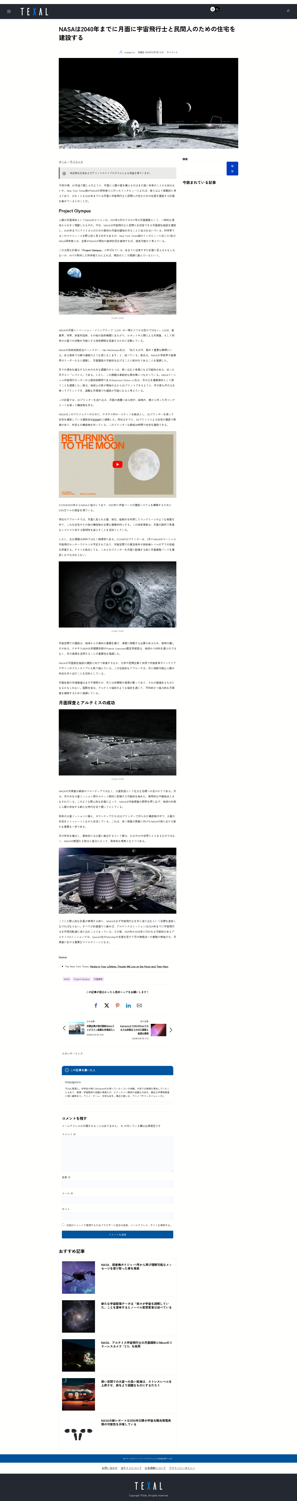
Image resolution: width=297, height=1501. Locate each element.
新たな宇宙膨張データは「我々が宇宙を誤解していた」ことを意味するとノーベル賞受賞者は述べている (136, 1305)
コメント (69, 1134)
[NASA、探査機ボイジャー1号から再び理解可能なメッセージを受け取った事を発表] (78, 1264)
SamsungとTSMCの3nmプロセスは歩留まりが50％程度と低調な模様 (134, 1029)
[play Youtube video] (117, 464)
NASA (67, 979)
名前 (66, 1177)
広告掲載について (155, 1468)
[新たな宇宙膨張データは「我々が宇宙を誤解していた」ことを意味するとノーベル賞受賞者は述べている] (78, 1303)
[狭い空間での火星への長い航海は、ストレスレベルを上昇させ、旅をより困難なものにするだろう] (78, 1381)
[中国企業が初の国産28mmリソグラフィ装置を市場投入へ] (76, 1024)
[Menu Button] (10, 12)
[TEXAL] (34, 9)
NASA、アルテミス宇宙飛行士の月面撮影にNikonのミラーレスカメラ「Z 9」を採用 (136, 1344)
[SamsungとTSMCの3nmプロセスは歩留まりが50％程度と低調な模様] (158, 1026)
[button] (96, 1005)
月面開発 (98, 979)
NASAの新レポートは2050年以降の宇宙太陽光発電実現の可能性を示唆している (136, 1422)
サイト (66, 1209)
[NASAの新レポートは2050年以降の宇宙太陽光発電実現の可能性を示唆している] (78, 1420)
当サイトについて (131, 1468)
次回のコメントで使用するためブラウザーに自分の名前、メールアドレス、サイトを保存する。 (119, 1225)
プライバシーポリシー (182, 1468)
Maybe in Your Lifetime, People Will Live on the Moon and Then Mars (129, 966)
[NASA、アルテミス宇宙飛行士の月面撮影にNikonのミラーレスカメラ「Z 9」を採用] (78, 1342)
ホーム (63, 162)
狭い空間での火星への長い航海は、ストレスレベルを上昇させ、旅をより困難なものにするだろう (136, 1383)
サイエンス (172, 52)
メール (67, 1193)
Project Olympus (82, 979)
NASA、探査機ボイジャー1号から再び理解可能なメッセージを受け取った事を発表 (136, 1267)
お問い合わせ (110, 1468)
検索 (185, 159)
